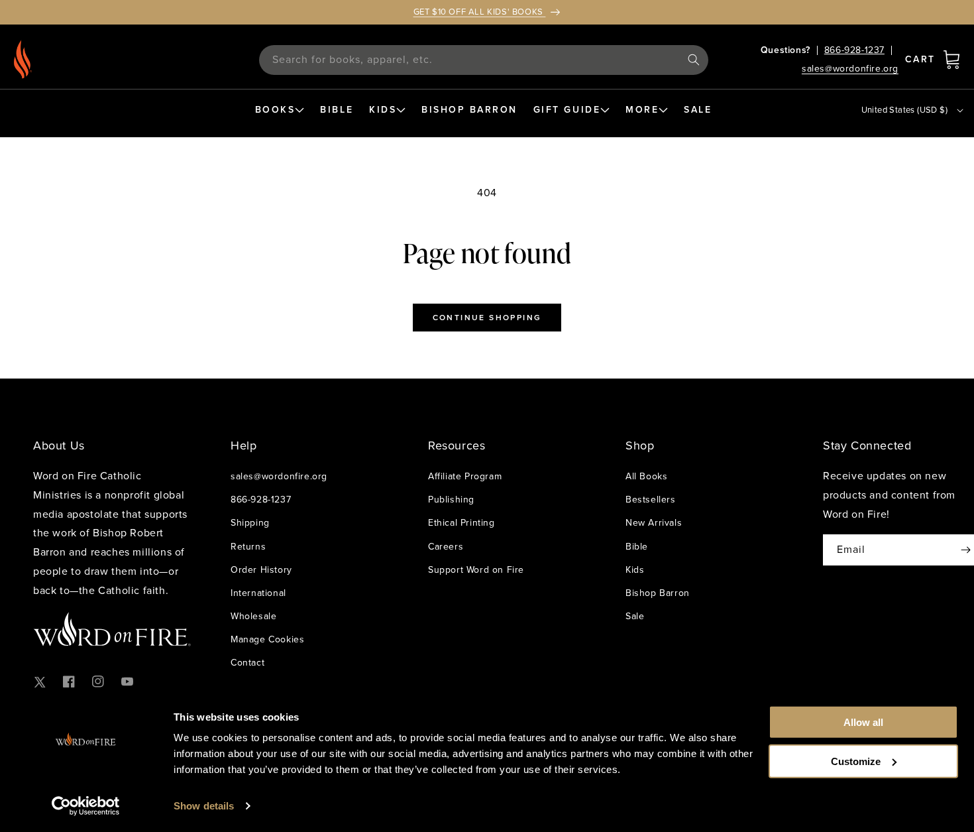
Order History (261, 570)
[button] (951, 59)
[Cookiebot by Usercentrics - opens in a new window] (86, 806)
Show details (204, 805)
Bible (636, 547)
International (258, 593)
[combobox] (483, 60)
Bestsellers (650, 499)
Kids (634, 570)
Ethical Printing (461, 523)
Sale (634, 616)
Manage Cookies (267, 639)
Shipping (250, 523)
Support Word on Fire (476, 570)
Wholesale (253, 616)
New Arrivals (653, 523)
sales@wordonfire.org (850, 69)
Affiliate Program (465, 476)
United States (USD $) (904, 109)
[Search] (693, 59)
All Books (646, 476)
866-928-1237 (854, 50)
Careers (445, 547)
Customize (856, 760)
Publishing (451, 499)
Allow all (863, 722)
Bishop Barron (657, 593)
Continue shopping (487, 318)
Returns (248, 547)
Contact (247, 663)
